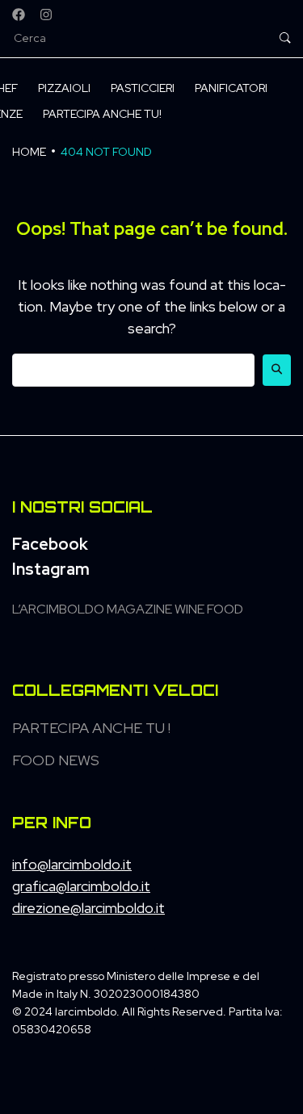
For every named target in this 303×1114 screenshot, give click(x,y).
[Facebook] (18, 14)
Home (29, 151)
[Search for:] (133, 370)
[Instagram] (46, 14)
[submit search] (285, 38)
